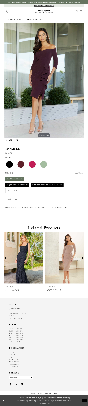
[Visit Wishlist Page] (81, 11)
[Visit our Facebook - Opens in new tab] (10, 384)
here (48, 403)
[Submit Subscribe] (31, 377)
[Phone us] (7, 11)
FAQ (10, 357)
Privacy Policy (14, 359)
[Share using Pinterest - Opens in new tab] (17, 140)
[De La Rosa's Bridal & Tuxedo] (44, 11)
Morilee (20, 19)
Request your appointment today (64, 2)
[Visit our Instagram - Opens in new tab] (16, 384)
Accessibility (13, 366)
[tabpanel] (44, 80)
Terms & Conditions (16, 362)
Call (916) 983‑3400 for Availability (47, 185)
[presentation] (23, 258)
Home (10, 19)
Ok (84, 400)
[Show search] (77, 11)
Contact (12, 352)
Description (12, 191)
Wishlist (12, 355)
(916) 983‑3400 (14, 309)
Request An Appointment (17, 185)
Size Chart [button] (79, 173)
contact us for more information (58, 207)
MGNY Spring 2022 (35, 19)
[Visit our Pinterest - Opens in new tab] (22, 384)
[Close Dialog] (3, 400)
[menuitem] (7, 11)
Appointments (14, 364)
